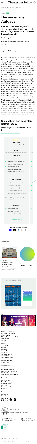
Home (2, 7)
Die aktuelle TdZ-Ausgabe (8, 333)
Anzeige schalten (6, 368)
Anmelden (4, 388)
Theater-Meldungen (7, 351)
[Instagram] (2, 399)
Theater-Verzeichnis (7, 357)
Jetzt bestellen (16, 219)
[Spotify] (15, 399)
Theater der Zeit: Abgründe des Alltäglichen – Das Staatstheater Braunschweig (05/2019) (16, 43)
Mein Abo (4, 385)
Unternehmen (5, 392)
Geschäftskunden (6, 365)
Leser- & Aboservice (7, 360)
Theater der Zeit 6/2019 (18, 7)
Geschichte (4, 394)
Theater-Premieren (6, 354)
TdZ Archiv (4, 340)
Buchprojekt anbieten (7, 369)
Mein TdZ (4, 378)
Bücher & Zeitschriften (7, 331)
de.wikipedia (13, 268)
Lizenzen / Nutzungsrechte (9, 371)
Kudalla (6, 266)
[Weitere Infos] (22, 183)
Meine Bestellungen (7, 382)
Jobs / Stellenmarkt (7, 346)
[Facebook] (11, 399)
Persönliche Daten (6, 387)
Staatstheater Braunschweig (19, 47)
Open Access (5, 338)
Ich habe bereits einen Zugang (10, 133)
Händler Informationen (8, 373)
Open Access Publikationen (9, 374)
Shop (8, 7)
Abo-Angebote (5, 335)
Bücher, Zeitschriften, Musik (9, 337)
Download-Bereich (6, 383)
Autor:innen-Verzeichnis (8, 359)
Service (3, 343)
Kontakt (3, 396)
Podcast (3, 347)
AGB (9, 438)
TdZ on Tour (4, 352)
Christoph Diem (8, 38)
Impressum (4, 438)
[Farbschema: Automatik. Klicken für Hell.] (31, 2)
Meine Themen (5, 380)
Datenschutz (15, 438)
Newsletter (4, 349)
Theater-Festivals (6, 355)
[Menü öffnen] (2, 2)
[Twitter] (6, 399)
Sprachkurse (5, 362)
